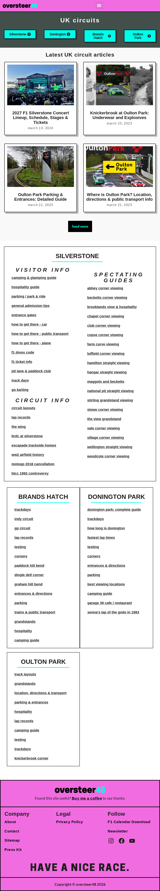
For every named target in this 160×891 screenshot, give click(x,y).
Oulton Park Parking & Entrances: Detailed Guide (40, 197)
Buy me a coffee (87, 798)
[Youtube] (132, 841)
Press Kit (13, 850)
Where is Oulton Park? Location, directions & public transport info (119, 197)
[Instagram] (111, 841)
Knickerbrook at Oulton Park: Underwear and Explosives (119, 115)
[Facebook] (121, 841)
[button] (99, 5)
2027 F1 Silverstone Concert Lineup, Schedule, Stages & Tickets (40, 117)
